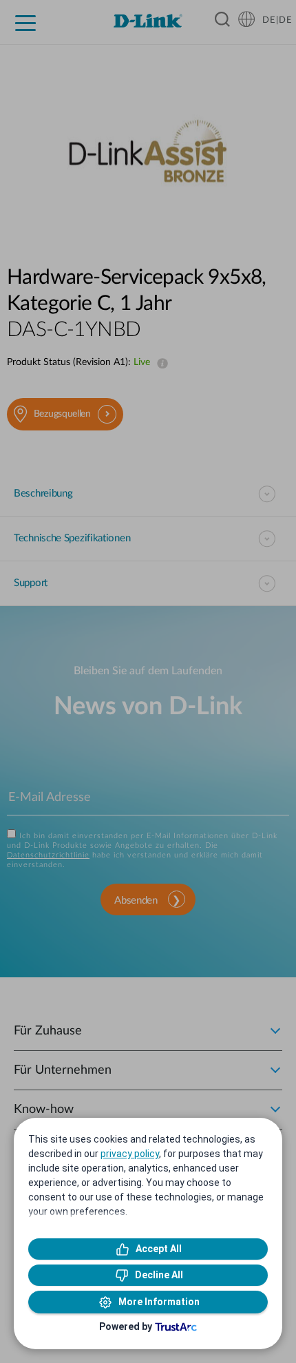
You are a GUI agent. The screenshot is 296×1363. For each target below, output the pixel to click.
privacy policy (130, 1153)
